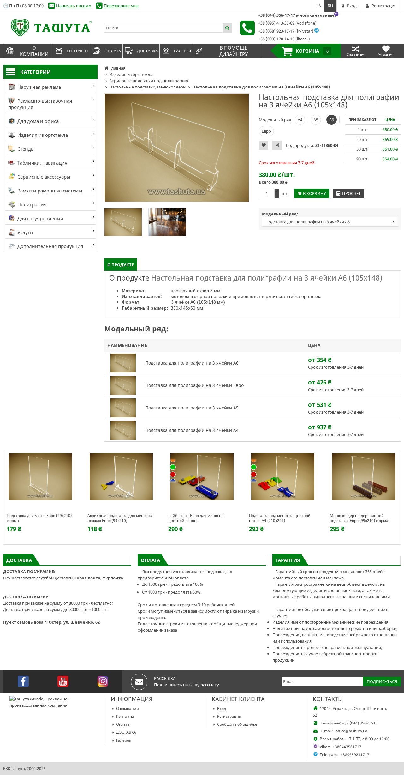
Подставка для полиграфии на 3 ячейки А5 (192, 408)
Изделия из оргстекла (42, 135)
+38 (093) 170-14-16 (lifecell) (284, 39)
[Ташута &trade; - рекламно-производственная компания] (50, 28)
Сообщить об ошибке (237, 724)
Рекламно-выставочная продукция (40, 104)
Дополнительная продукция (49, 246)
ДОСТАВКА (126, 732)
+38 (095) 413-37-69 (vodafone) (287, 23)
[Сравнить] (277, 145)
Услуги (24, 232)
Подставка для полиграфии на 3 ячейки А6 (307, 222)
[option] (176, 148)
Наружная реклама (38, 87)
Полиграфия (31, 204)
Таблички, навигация (41, 163)
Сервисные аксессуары (43, 176)
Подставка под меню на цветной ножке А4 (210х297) (280, 518)
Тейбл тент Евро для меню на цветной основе (196, 518)
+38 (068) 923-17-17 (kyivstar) (285, 31)
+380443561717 (347, 746)
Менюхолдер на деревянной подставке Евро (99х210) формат (360, 518)
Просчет (351, 193)
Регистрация (229, 716)
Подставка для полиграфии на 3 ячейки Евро (194, 385)
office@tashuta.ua (351, 731)
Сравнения (356, 54)
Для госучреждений (39, 218)
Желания (385, 54)
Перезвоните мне (121, 6)
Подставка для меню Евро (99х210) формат (39, 518)
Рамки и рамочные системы (49, 190)
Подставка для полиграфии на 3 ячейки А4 (192, 430)
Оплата (123, 724)
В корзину (314, 193)
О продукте (120, 265)
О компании (127, 708)
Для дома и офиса (37, 121)
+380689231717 (355, 754)
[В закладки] (263, 145)
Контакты (125, 716)
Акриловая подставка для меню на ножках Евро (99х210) (119, 518)
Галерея (123, 740)
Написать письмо (73, 6)
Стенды (25, 149)
